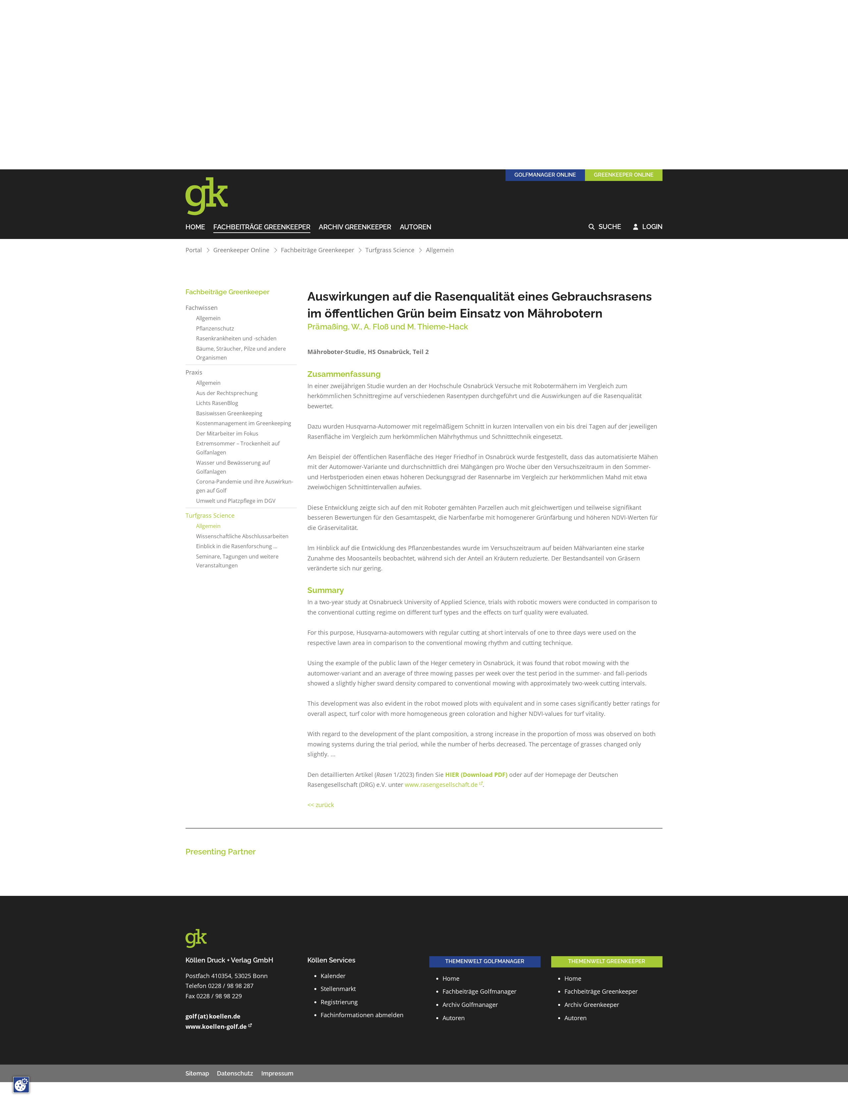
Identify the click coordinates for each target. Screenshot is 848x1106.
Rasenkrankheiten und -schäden (236, 338)
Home (195, 227)
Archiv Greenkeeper (355, 227)
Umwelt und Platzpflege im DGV (236, 500)
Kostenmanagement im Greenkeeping (243, 423)
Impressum (277, 1073)
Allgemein (440, 250)
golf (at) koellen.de (213, 1016)
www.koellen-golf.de (216, 1026)
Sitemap (197, 1073)
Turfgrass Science (389, 250)
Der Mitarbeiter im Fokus (227, 433)
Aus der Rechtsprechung (227, 393)
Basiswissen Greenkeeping (229, 413)
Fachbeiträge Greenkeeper (261, 227)
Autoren (415, 227)
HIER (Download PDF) (476, 775)
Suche (605, 227)
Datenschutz (235, 1073)
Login (647, 227)
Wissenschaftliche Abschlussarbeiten (242, 536)
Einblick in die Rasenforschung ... (236, 546)
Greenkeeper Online (241, 250)
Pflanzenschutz (215, 328)
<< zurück (320, 805)
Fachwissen (202, 308)
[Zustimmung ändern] (21, 1085)
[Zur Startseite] (215, 196)
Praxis (194, 372)
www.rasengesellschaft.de (441, 784)
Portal (194, 250)
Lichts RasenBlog (217, 403)
